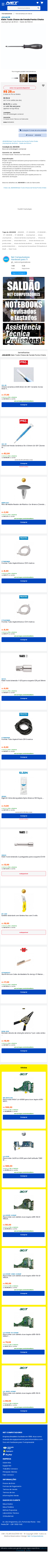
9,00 (5, 688)
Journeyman (30, 235)
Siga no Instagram (19, 273)
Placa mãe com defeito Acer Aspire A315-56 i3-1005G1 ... (22, 1394)
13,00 (5, 864)
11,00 (5, 806)
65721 (4, 679)
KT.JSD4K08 (31, 232)
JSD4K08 (21, 232)
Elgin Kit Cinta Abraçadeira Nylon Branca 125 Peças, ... (23, 798)
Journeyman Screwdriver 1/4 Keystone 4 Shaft (24, 247)
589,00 (7, 1166)
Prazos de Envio (9, 1483)
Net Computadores (35, 1536)
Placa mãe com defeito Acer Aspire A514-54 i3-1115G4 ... (22, 1277)
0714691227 (6, 973)
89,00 (7, 1401)
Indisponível (23, 874)
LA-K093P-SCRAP (9, 1215)
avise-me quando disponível (20, 88)
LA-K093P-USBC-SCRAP (12, 1274)
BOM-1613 (5, 1031)
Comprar (23, 405)
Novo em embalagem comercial (13, 113)
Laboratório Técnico (11, 1513)
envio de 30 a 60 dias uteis (24, 459)
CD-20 (4, 444)
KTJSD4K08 (41, 232)
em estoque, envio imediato (23, 401)
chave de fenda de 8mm (23, 243)
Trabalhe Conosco (10, 1469)
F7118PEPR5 (6, 738)
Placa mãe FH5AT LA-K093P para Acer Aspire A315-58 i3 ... (23, 1100)
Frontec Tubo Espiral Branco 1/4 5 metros (18, 622)
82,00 (6, 453)
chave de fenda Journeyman (24, 238)
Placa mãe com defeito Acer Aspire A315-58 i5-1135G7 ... (22, 1335)
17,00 (5, 394)
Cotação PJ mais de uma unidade (34, 130)
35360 (4, 796)
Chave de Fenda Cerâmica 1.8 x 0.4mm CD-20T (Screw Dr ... (23, 447)
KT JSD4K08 (19, 235)
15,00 (5, 1040)
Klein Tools (12, 249)
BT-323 (4, 914)
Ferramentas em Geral (24, 14)
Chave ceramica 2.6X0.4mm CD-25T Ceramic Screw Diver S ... (22, 388)
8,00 (5, 571)
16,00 (5, 923)
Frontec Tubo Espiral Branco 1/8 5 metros (18, 563)
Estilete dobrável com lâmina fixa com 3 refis (20, 915)
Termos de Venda (10, 1489)
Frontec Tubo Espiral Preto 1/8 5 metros (17, 739)
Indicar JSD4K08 (34, 135)
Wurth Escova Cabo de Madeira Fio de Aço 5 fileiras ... (23, 974)
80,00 (7, 1224)
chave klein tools (20, 241)
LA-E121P (6, 1156)
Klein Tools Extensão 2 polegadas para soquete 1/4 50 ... (23, 858)
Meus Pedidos (8, 1507)
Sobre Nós (7, 1463)
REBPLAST (5, 503)
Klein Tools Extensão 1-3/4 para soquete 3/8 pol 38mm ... (24, 681)
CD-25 (4, 385)
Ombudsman (8, 1516)
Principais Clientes (10, 1472)
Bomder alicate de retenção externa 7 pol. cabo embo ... (23, 1034)
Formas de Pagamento (12, 1486)
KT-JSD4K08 (7, 235)
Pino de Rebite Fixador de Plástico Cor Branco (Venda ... (24, 504)
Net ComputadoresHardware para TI (20, 258)
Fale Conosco (8, 1475)
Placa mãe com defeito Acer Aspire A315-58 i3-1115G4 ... (22, 1218)
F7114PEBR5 (6, 620)
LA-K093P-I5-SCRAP (11, 1333)
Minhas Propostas (10, 1510)
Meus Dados (8, 1504)
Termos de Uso (9, 1492)
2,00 (5, 512)
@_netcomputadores (20, 262)
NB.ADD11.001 (8, 1098)
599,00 (7, 1107)
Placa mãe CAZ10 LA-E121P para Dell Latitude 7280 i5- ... (22, 1159)
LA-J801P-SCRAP (9, 1391)
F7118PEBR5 (6, 561)
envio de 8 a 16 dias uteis (23, 812)
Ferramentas (7, 14)
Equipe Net (7, 1466)
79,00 (7, 1342)
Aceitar (28, 1550)
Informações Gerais (11, 1495)
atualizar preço (23, 466)
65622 (4, 855)
